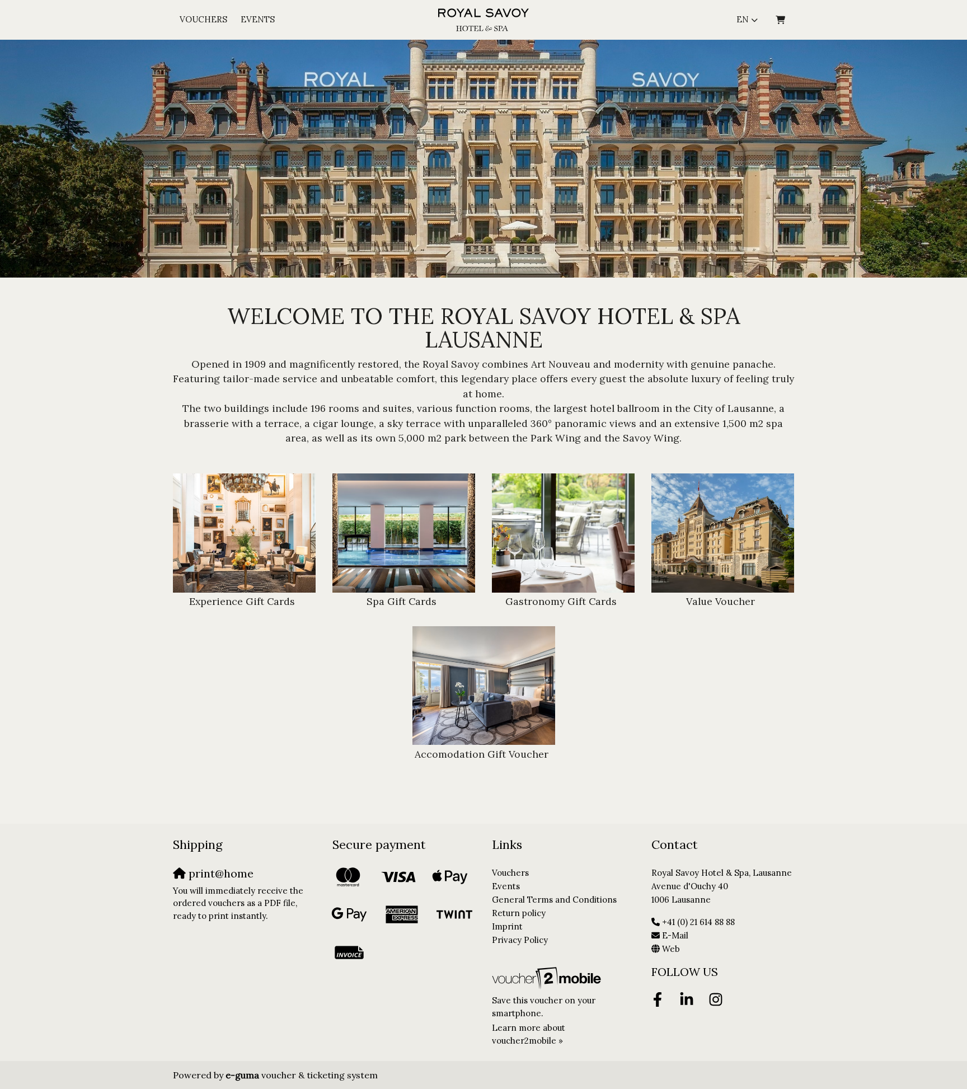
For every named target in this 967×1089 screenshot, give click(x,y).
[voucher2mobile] (548, 978)
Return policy (519, 913)
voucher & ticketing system (302, 1075)
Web (671, 949)
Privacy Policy (520, 940)
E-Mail (675, 935)
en (742, 19)
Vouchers (203, 19)
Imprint (507, 926)
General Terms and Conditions (554, 899)
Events (258, 19)
